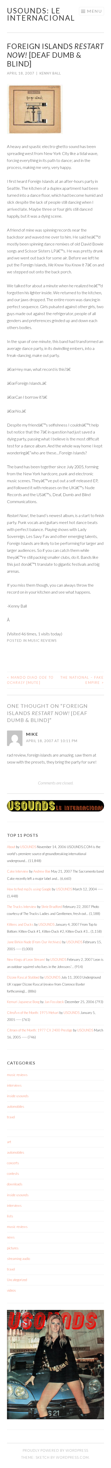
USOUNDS (28, 847)
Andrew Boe (41, 871)
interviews (14, 1085)
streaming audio (18, 1259)
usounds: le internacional (41, 14)
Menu (94, 11)
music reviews (42, 640)
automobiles (15, 1106)
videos (11, 1290)
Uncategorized (17, 1280)
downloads (14, 1184)
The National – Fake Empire (82, 680)
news (11, 1237)
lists (10, 1216)
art (9, 1142)
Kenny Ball (50, 73)
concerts (13, 1163)
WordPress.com (72, 1457)
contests (13, 1173)
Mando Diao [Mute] (30, 680)
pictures (13, 1248)
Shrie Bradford (51, 907)
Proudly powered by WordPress (55, 1450)
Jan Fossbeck (54, 1002)
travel (11, 1117)
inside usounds (18, 1096)
